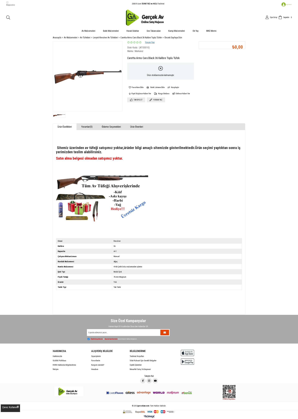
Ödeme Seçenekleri (111, 126)
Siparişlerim (96, 356)
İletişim (56, 369)
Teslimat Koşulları (137, 356)
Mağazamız (10, 5)
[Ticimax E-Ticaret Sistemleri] (149, 416)
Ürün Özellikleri (65, 126)
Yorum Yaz (150, 42)
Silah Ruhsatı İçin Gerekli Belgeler (143, 360)
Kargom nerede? (97, 365)
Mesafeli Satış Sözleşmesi (140, 369)
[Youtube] (155, 380)
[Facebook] (143, 380)
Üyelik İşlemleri (136, 365)
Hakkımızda (57, 356)
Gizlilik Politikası (59, 360)
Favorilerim (95, 360)
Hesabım (94, 369)
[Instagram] (149, 380)
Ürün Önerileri (136, 126)
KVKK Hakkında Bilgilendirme (64, 365)
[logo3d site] (69, 391)
